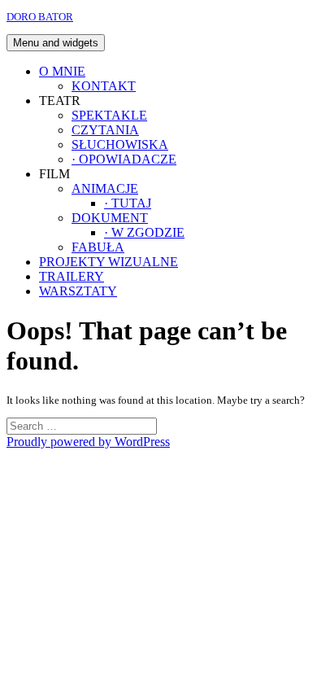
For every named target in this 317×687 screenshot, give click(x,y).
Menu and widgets (55, 43)
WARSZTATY (78, 291)
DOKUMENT (110, 218)
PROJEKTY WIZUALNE (108, 262)
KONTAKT (104, 86)
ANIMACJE (105, 188)
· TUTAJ (127, 203)
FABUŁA (98, 247)
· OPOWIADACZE (124, 159)
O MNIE (62, 71)
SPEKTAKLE (109, 115)
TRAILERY (71, 276)
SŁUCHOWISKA (120, 144)
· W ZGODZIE (144, 232)
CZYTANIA (105, 130)
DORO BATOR (40, 17)
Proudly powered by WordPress (88, 442)
